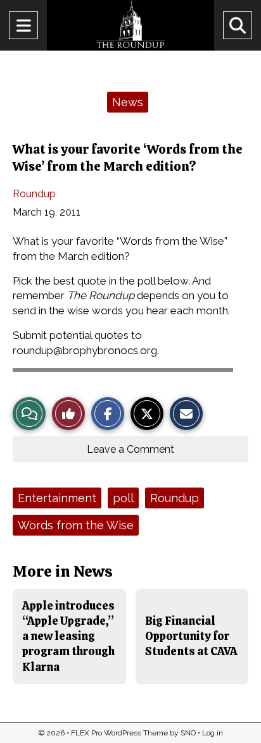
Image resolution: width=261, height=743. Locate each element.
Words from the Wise (76, 525)
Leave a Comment (130, 449)
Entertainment (57, 498)
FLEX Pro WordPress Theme (119, 732)
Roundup (34, 194)
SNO (188, 732)
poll (123, 498)
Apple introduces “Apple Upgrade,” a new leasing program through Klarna (68, 636)
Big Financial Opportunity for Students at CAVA (191, 636)
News (127, 102)
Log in (212, 732)
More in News (63, 571)
